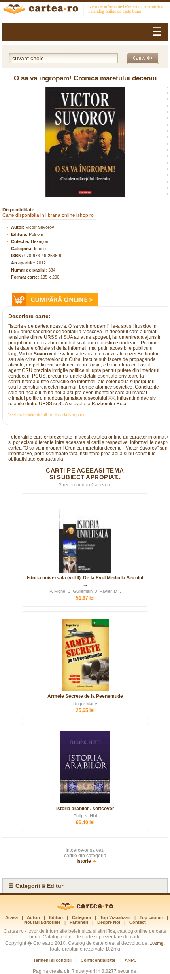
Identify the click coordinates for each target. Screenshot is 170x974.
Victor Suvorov (40, 227)
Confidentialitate (98, 960)
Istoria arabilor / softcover (85, 808)
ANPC (131, 960)
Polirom (36, 234)
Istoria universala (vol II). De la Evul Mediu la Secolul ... (85, 581)
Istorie (40, 248)
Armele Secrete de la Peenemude (85, 696)
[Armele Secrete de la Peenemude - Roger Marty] (85, 655)
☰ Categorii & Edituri (37, 886)
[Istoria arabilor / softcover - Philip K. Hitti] (85, 767)
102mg (157, 943)
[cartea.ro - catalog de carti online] (85, 908)
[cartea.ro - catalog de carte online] (85, 10)
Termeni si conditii (52, 960)
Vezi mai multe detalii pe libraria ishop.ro (46, 414)
